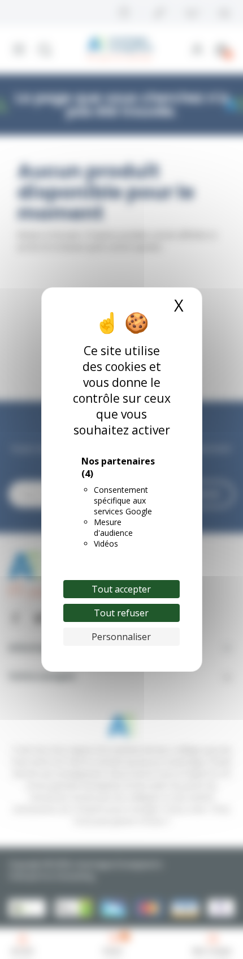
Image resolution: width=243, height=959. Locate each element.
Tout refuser (121, 613)
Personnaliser (121, 636)
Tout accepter (121, 589)
